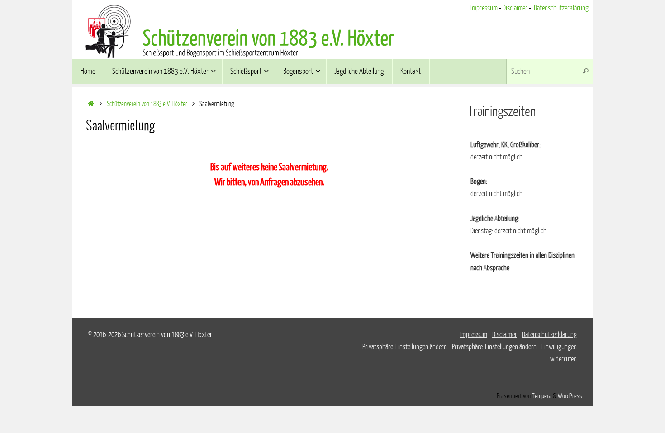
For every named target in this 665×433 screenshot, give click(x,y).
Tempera (541, 395)
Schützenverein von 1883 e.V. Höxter (147, 103)
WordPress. (571, 395)
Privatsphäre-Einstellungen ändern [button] (404, 347)
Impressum (484, 8)
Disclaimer (515, 8)
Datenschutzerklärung (561, 8)
